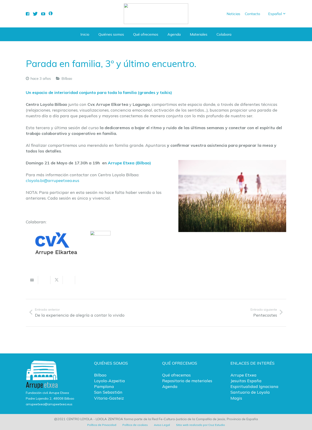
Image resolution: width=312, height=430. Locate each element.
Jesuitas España (246, 380)
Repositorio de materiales (187, 380)
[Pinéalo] (81, 280)
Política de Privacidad (101, 425)
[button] (277, 13)
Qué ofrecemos (176, 375)
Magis (236, 398)
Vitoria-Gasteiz (109, 398)
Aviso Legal (162, 425)
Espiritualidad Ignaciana (254, 386)
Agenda (169, 386)
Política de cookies (135, 425)
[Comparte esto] (44, 280)
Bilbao (66, 78)
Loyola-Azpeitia (109, 380)
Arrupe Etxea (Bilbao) (129, 163)
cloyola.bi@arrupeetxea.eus (52, 180)
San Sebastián (108, 392)
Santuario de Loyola (250, 392)
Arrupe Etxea (243, 375)
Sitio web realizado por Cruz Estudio (200, 425)
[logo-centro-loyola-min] (156, 13)
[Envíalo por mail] (32, 280)
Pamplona (104, 386)
